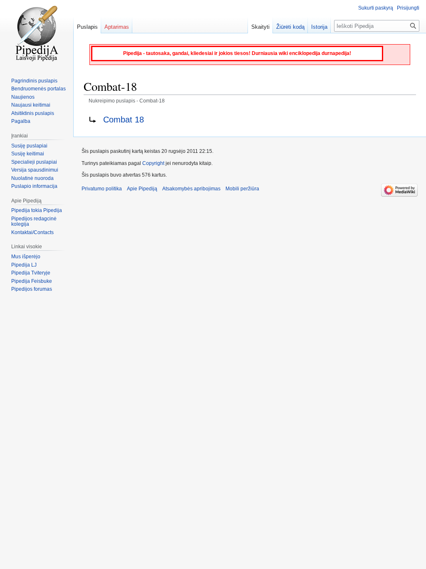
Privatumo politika (102, 189)
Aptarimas (116, 27)
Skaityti (260, 27)
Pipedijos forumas (31, 289)
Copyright (153, 163)
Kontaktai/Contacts (32, 232)
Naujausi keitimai (30, 105)
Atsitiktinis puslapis (32, 113)
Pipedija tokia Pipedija (36, 210)
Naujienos (23, 97)
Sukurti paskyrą (375, 8)
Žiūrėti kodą (290, 27)
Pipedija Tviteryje (30, 273)
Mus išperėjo (25, 257)
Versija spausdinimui (34, 170)
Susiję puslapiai (29, 146)
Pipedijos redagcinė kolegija (34, 221)
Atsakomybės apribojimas (191, 189)
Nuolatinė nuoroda (32, 178)
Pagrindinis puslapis (34, 81)
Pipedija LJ (24, 265)
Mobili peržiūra (242, 189)
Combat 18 (123, 119)
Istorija (319, 27)
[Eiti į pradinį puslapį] (36, 33)
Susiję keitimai (27, 154)
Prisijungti (408, 8)
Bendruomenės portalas (38, 89)
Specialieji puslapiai (34, 162)
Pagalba (20, 121)
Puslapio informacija (34, 186)
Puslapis (87, 27)
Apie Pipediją (142, 189)
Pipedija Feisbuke (31, 281)
